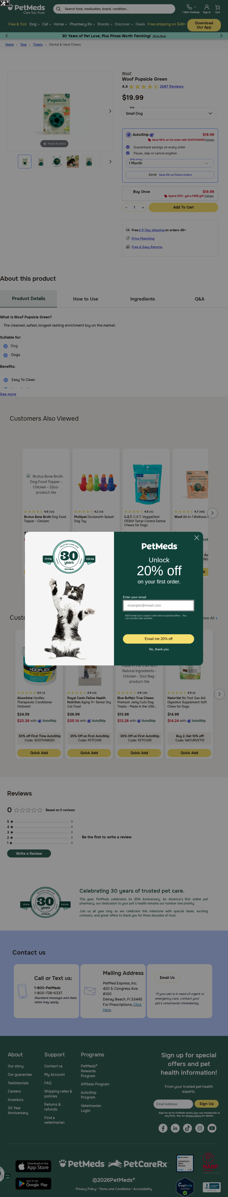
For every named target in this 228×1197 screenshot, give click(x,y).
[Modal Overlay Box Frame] (114, 598)
